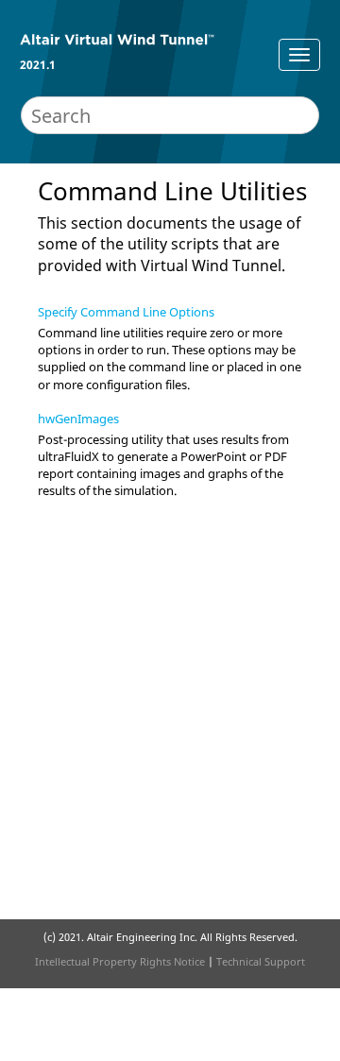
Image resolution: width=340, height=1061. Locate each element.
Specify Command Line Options (126, 311)
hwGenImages (78, 418)
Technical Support (260, 961)
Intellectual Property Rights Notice (120, 961)
